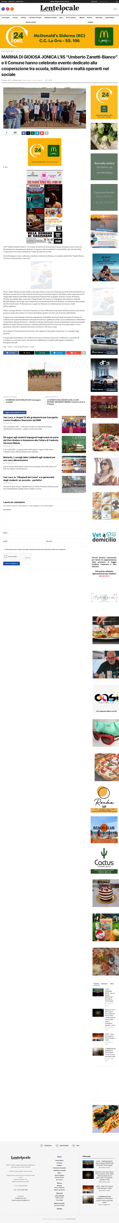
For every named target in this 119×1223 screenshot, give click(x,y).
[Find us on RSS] (12, 9)
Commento (7, 510)
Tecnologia (59, 1200)
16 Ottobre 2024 (105, 1204)
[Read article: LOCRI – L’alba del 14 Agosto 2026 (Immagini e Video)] (88, 1189)
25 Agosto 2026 (105, 1182)
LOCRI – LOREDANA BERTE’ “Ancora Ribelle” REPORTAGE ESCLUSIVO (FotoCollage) (105, 1163)
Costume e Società (35, 17)
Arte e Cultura (71, 17)
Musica (82, 17)
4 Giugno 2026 (8, 483)
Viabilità (90, 22)
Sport (61, 17)
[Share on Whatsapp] (33, 133)
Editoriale (99, 17)
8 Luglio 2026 (8, 423)
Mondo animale (31, 22)
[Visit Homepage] (59, 9)
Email (5, 541)
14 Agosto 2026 (105, 1190)
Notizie (89, 17)
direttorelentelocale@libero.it (21, 1200)
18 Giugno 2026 (9, 446)
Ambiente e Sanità (50, 17)
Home (3, 51)
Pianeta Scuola (19, 51)
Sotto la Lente (59, 1197)
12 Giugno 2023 (6, 80)
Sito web (49, 541)
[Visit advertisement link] (59, 36)
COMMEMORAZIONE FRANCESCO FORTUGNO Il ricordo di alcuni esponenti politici (111, 1052)
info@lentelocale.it (20, 1198)
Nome (5, 533)
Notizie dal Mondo (59, 1190)
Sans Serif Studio (71, 1219)
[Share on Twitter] (28, 133)
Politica (23, 17)
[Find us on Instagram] (7, 9)
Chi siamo (4, 1)
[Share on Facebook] (24, 133)
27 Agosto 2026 (105, 1167)
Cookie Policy (19, 1)
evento (10, 346)
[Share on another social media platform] (46, 133)
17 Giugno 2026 (9, 463)
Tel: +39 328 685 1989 (21, 1190)
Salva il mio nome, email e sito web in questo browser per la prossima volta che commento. (35, 549)
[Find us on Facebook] (3, 9)
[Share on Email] (42, 133)
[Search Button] (116, 1)
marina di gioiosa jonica (21, 346)
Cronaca (15, 17)
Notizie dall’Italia (59, 1187)
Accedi (95, 1)
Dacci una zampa (59, 1205)
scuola (32, 346)
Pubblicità (11, 1)
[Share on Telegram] (37, 133)
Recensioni (59, 1179)
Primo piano (6, 17)
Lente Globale (109, 17)
